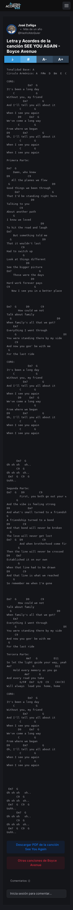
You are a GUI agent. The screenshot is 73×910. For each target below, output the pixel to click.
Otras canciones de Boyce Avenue (37, 863)
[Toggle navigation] (66, 6)
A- (44, 59)
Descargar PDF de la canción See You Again (37, 847)
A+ (60, 59)
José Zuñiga (27, 25)
